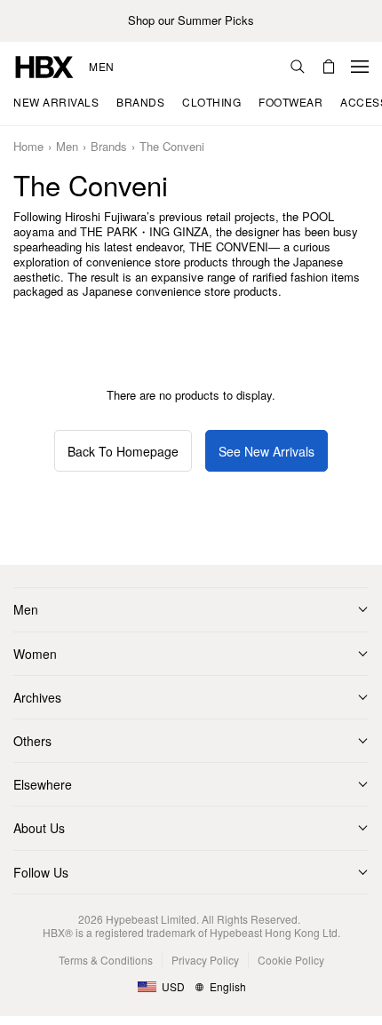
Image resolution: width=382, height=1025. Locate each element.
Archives (37, 697)
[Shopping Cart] (329, 66)
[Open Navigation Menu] (360, 66)
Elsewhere (42, 784)
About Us (39, 828)
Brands (109, 147)
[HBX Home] (44, 65)
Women (35, 654)
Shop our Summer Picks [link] (191, 20)
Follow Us (40, 872)
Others (32, 741)
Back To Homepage (123, 451)
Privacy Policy (205, 959)
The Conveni (171, 147)
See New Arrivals (266, 451)
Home (28, 147)
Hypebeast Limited (151, 918)
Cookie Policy (291, 959)
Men (102, 66)
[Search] (297, 66)
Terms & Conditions (106, 959)
